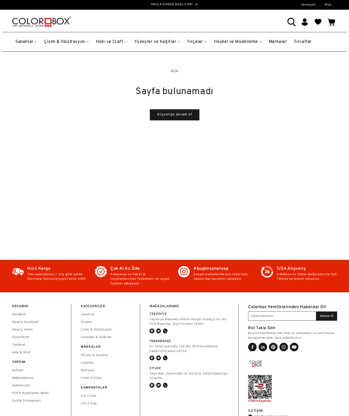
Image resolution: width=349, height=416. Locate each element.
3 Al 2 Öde (89, 404)
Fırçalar (86, 322)
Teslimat (19, 345)
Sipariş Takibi (22, 330)
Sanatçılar (308, 5)
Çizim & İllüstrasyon (96, 330)
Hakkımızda (21, 386)
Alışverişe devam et (174, 114)
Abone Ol (326, 316)
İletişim (18, 370)
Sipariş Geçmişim (25, 322)
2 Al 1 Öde (88, 396)
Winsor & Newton (94, 355)
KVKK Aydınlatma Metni (30, 393)
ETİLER (155, 368)
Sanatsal (87, 314)
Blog (328, 5)
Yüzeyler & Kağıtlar (96, 337)
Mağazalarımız (23, 378)
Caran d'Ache (91, 378)
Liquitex (87, 363)
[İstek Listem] (318, 22)
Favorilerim (20, 337)
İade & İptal (21, 352)
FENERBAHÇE (160, 341)
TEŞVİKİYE (158, 313)
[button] (291, 22)
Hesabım (19, 314)
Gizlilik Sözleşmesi (26, 401)
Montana (87, 370)
